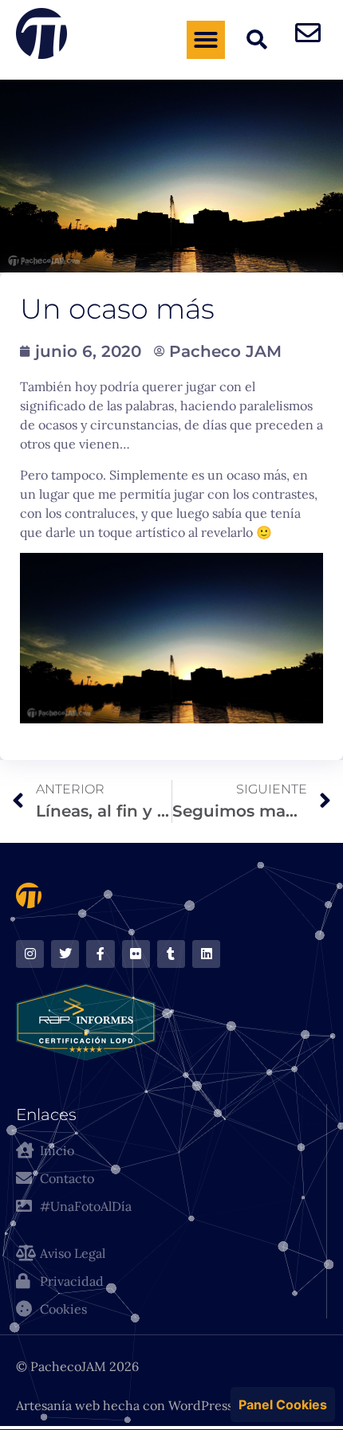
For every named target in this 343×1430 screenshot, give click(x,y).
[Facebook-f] (100, 954)
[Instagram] (30, 954)
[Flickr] (136, 954)
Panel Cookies (283, 1404)
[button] (206, 40)
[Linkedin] (206, 954)
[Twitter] (65, 954)
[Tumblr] (171, 954)
